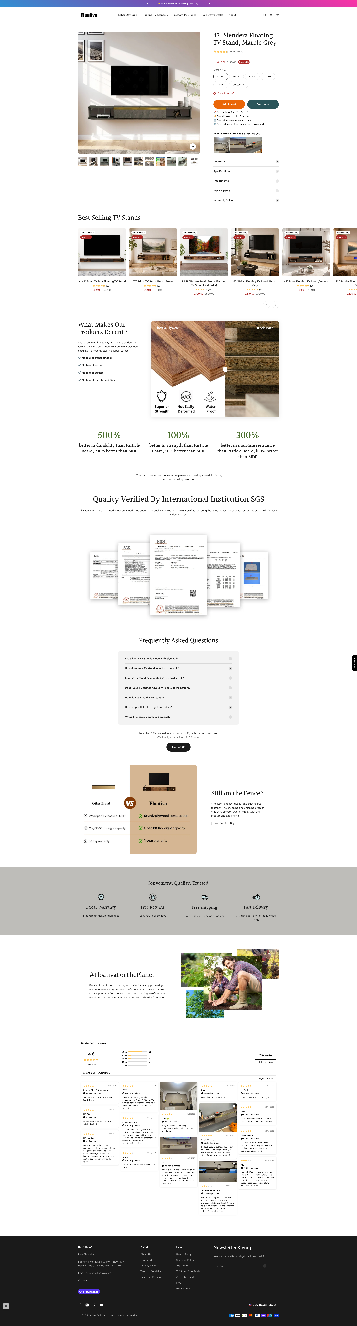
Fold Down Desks (212, 15)
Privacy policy (148, 1265)
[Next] (209, 3)
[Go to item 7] (149, 162)
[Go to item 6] (138, 162)
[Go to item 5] (127, 162)
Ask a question (266, 1062)
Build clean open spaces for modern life (117, 1315)
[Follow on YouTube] (101, 1305)
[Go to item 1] (82, 162)
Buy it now (263, 104)
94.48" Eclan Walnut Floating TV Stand (102, 281)
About (232, 15)
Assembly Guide (185, 1277)
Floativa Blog (183, 1288)
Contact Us (178, 747)
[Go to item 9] (171, 162)
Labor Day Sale (127, 15)
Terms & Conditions (151, 1271)
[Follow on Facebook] (80, 1305)
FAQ (178, 1282)
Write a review (266, 1055)
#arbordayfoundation (152, 997)
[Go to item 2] (93, 162)
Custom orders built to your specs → (178, 3)
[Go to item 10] (182, 162)
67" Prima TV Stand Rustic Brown (153, 281)
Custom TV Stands (185, 15)
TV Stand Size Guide (188, 1271)
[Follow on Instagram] (87, 1305)
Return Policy (184, 1254)
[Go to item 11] (194, 162)
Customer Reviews (151, 1277)
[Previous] (147, 3)
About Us (145, 1254)
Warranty (182, 1265)
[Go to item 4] (116, 162)
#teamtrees (133, 997)
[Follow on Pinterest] (94, 1305)
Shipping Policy (185, 1260)
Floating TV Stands (154, 15)
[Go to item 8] (160, 162)
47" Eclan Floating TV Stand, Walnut (306, 281)
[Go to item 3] (104, 162)
